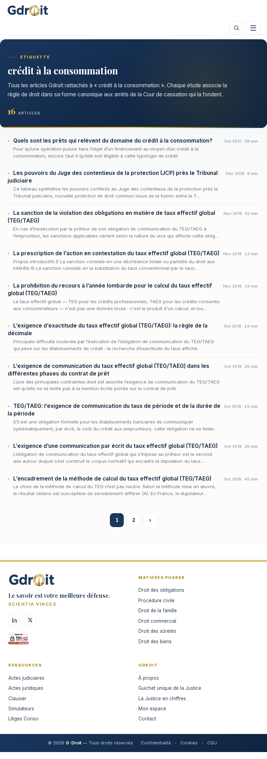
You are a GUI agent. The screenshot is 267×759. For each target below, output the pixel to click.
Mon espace (152, 708)
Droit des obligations (161, 590)
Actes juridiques (25, 688)
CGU (212, 742)
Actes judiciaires (26, 678)
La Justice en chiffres (162, 698)
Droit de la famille (157, 610)
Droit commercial (157, 621)
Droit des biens (155, 641)
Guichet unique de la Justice (169, 688)
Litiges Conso (23, 718)
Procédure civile (156, 600)
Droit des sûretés (157, 631)
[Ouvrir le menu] (253, 28)
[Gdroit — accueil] (28, 10)
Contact (147, 718)
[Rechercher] (236, 28)
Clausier (17, 698)
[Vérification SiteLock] (18, 640)
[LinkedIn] (14, 620)
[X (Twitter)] (30, 620)
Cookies (189, 742)
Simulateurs (21, 708)
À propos (148, 678)
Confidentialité (156, 742)
